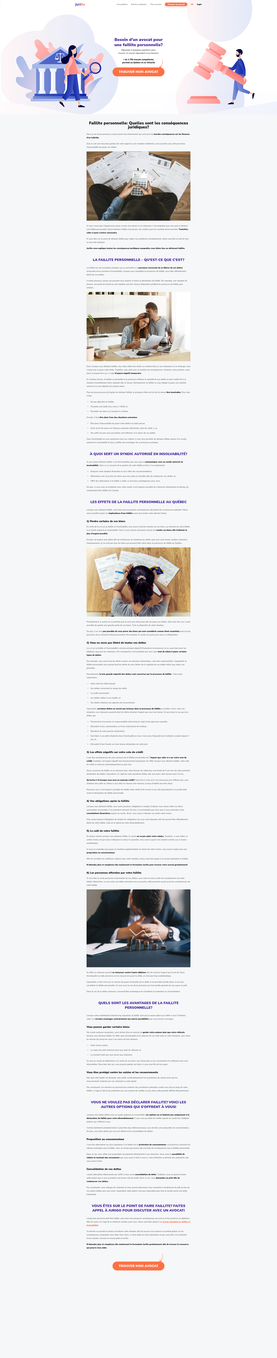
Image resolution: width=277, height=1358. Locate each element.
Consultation (122, 4)
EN (192, 4)
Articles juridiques (139, 4)
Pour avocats (155, 4)
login (199, 4)
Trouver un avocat (176, 4)
